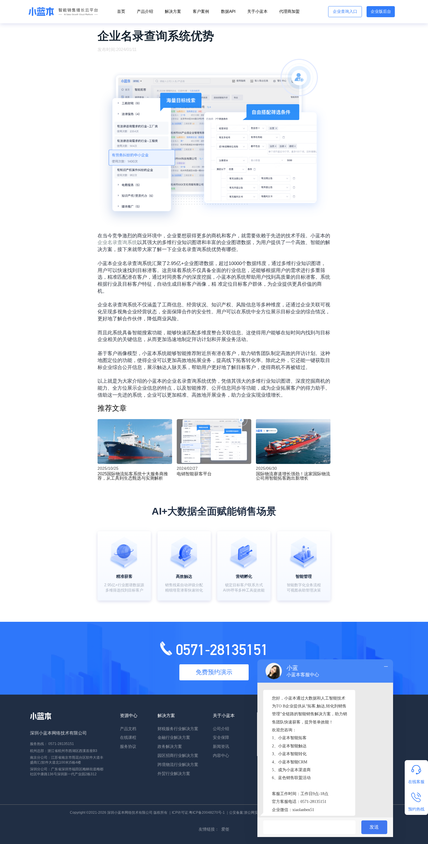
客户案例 (201, 11)
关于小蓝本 (257, 11)
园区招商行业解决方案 (178, 755)
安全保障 (221, 737)
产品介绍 (145, 11)
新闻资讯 (221, 746)
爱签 (225, 829)
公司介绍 (221, 729)
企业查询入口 (345, 11)
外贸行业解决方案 (174, 773)
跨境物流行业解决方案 (178, 764)
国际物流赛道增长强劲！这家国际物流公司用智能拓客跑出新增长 (293, 476)
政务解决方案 (170, 746)
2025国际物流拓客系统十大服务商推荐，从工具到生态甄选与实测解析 (133, 476)
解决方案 (173, 11)
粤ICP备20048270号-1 (207, 813)
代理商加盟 (289, 11)
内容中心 (221, 755)
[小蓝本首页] (62, 11)
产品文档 (128, 729)
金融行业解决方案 (174, 737)
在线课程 (128, 737)
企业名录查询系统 (117, 242)
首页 (121, 11)
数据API (228, 11)
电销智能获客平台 (194, 473)
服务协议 (128, 746)
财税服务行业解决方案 (178, 729)
